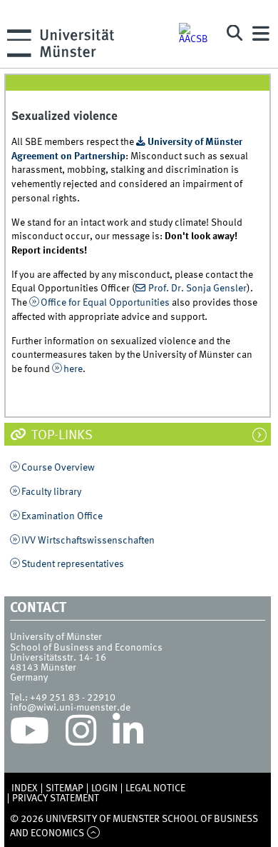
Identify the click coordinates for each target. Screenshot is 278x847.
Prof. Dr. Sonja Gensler (197, 289)
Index (24, 788)
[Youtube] (29, 734)
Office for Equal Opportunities (105, 303)
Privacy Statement (55, 798)
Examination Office (62, 516)
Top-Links (61, 435)
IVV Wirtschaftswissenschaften (88, 541)
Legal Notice (155, 788)
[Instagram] (81, 734)
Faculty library (51, 492)
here (73, 369)
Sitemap (64, 788)
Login (104, 788)
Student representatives (72, 564)
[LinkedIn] (128, 734)
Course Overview (58, 468)
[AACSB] (195, 33)
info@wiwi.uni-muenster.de (70, 708)
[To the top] (93, 833)
